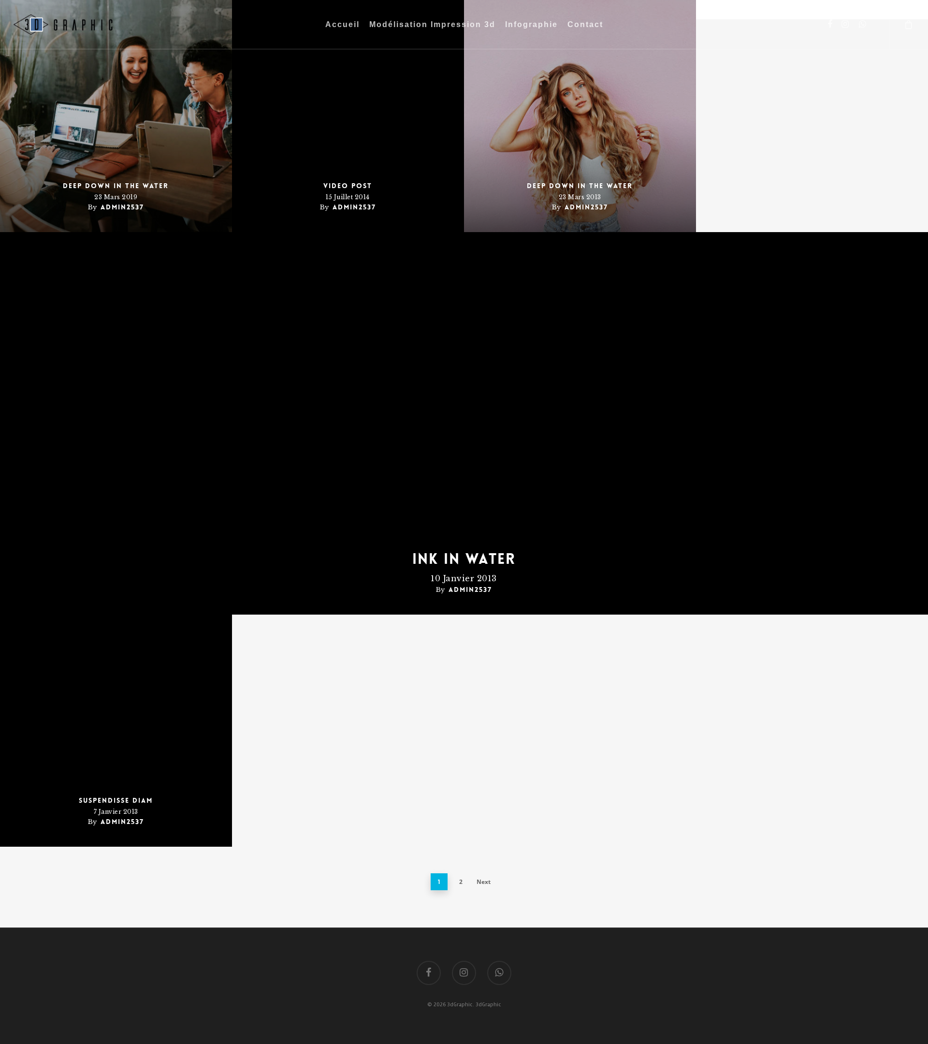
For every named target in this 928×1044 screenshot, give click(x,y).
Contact (585, 25)
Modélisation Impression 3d (432, 25)
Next (484, 882)
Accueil (342, 25)
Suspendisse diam (116, 800)
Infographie (531, 25)
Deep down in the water (116, 185)
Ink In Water (463, 559)
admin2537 (122, 207)
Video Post (347, 185)
